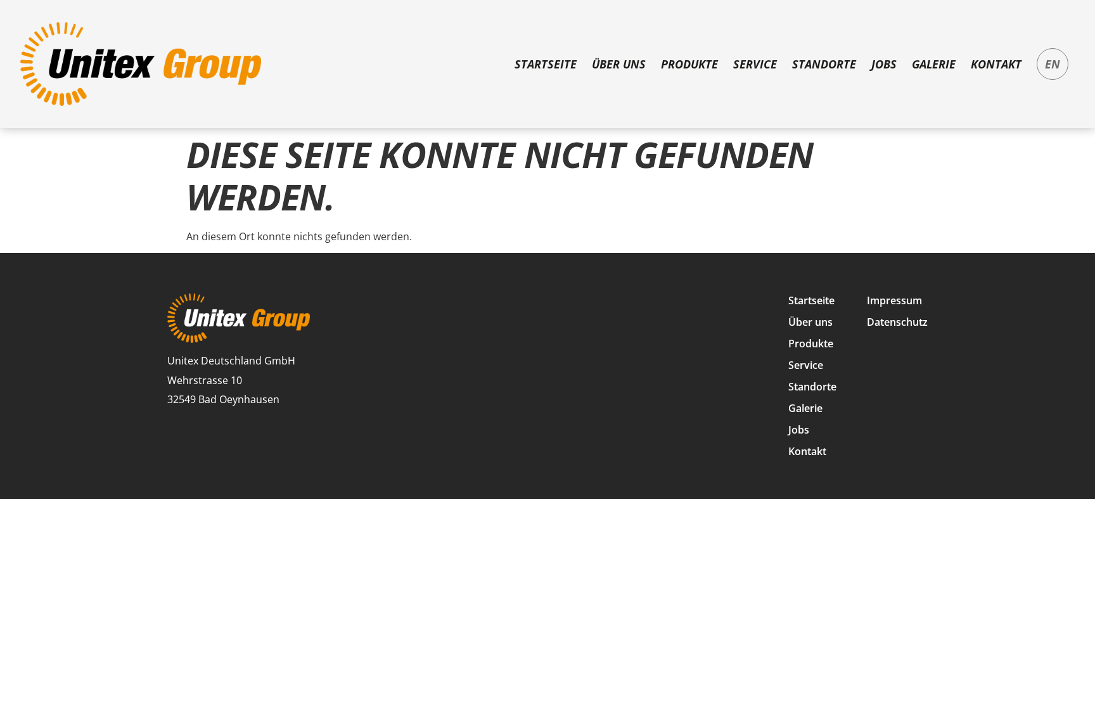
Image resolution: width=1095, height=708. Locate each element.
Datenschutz (897, 322)
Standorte (824, 64)
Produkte (689, 64)
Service (755, 64)
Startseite (546, 64)
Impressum (894, 300)
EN (1052, 64)
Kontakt (996, 64)
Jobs (884, 64)
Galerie (934, 64)
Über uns (619, 64)
